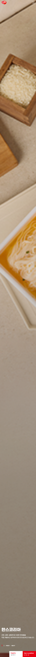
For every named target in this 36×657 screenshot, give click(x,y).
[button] (8, 645)
